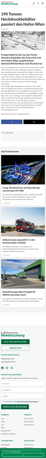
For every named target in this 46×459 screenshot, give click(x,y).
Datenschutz (28, 445)
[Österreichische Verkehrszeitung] (9, 3)
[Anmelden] (34, 3)
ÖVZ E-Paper (28, 419)
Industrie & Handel (8, 434)
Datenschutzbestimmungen (27, 401)
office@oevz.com (7, 359)
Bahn (3, 428)
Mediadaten (15, 348)
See (2, 419)
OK (23, 454)
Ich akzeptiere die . (21, 401)
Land (3, 422)
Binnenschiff (6, 431)
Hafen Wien (9, 133)
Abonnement (29, 425)
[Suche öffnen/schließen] (38, 3)
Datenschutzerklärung (16, 451)
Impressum (28, 448)
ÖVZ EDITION (29, 422)
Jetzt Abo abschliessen (15, 342)
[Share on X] (34, 122)
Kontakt (4, 448)
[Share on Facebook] (12, 122)
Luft (2, 425)
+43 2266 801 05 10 (8, 362)
